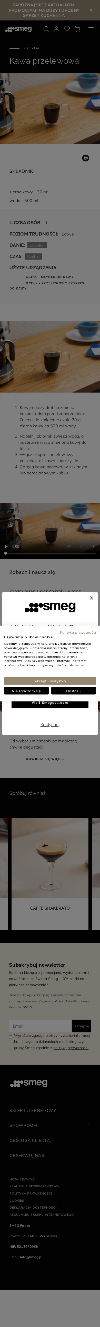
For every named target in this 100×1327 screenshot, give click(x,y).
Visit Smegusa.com (50, 703)
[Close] (91, 597)
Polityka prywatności (78, 631)
